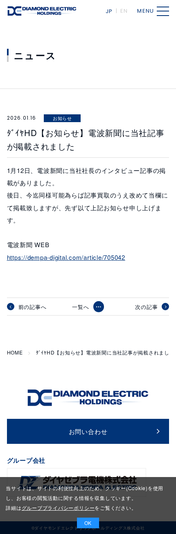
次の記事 (146, 306)
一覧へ (80, 307)
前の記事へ (32, 306)
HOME (15, 352)
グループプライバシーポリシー (58, 507)
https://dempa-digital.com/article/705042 (66, 257)
